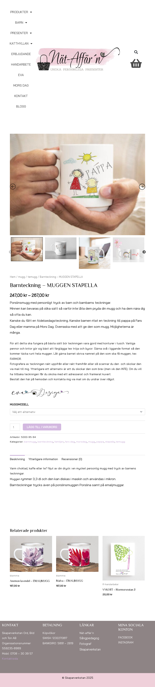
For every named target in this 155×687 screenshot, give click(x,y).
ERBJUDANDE (21, 54)
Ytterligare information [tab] (43, 459)
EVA (21, 75)
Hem (13, 276)
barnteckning (45, 441)
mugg (21, 276)
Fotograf (85, 644)
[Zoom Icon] (77, 184)
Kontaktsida (10, 658)
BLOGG (21, 106)
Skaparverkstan (90, 649)
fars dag (70, 441)
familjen (59, 441)
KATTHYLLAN (19, 43)
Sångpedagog (89, 638)
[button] (136, 52)
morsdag (81, 441)
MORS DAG (21, 85)
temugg (32, 276)
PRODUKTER (19, 12)
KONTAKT (21, 96)
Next (144, 252)
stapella (110, 441)
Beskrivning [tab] (17, 459)
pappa (100, 441)
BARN (19, 22)
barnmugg (30, 441)
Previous (10, 252)
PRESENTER (19, 33)
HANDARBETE (21, 64)
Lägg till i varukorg (42, 427)
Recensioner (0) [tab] (72, 459)
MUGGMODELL (19, 404)
